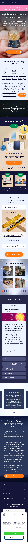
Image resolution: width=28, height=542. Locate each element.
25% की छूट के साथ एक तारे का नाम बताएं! (14, 9)
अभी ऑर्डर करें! (22, 94)
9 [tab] (18, 291)
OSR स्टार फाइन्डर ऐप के (10, 359)
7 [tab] (14, 291)
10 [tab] (20, 291)
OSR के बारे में (9, 95)
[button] (6, 153)
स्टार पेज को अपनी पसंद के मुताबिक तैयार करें (14, 364)
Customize (13, 537)
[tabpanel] (8, 278)
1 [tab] (2, 291)
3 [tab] (6, 291)
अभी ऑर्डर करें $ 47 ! (14, 162)
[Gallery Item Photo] (8, 271)
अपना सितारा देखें (6, 493)
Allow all (14, 533)
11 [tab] (22, 291)
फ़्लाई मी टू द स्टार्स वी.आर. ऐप (11, 377)
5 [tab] (10, 291)
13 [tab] (26, 291)
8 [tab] (16, 291)
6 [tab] (12, 291)
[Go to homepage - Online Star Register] (14, 2)
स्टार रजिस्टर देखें (10, 351)
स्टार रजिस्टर (14, 305)
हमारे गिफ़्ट (5, 489)
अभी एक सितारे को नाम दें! (14, 52)
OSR (4, 484)
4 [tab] (8, 291)
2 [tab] (4, 291)
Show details (18, 527)
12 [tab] (24, 291)
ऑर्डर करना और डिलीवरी (8, 498)
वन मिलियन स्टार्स (9, 369)
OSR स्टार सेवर (8, 373)
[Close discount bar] (26, 8)
